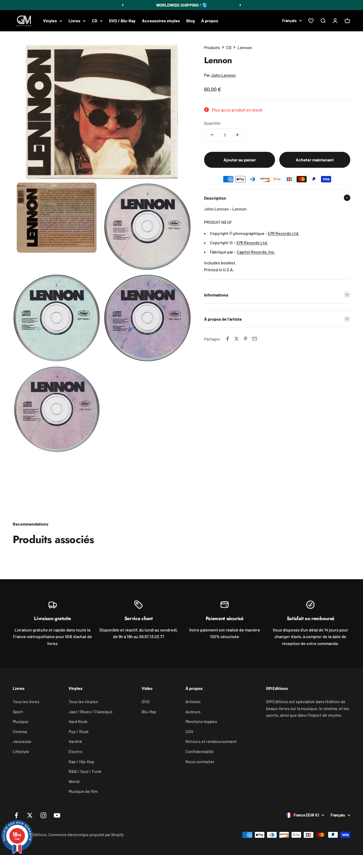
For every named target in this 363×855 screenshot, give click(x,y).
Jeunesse (22, 741)
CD (94, 20)
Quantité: (213, 122)
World (74, 781)
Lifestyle (21, 751)
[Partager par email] (254, 338)
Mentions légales (201, 721)
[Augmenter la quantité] (237, 134)
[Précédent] (123, 5)
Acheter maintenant (315, 159)
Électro (75, 751)
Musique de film (83, 791)
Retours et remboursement (211, 741)
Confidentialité (199, 751)
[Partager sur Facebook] (227, 338)
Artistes (193, 701)
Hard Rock (78, 721)
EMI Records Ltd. (283, 232)
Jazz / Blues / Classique (91, 711)
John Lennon (223, 75)
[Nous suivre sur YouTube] (57, 815)
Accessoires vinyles (161, 20)
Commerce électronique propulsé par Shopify (86, 834)
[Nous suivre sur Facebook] (16, 815)
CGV (189, 731)
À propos (209, 20)
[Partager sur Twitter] (236, 338)
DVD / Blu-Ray (122, 20)
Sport (18, 711)
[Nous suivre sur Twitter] (29, 815)
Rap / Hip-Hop (81, 761)
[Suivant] (240, 5)
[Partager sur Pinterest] (245, 338)
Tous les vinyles (83, 701)
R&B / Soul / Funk (85, 771)
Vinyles (50, 20)
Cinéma (20, 731)
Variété (75, 741)
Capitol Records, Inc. (256, 251)
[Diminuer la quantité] (212, 134)
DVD (146, 701)
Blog (190, 20)
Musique (20, 721)
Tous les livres (26, 701)
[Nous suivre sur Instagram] (43, 815)
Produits (212, 47)
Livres (74, 20)
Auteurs (193, 711)
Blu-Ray (149, 711)
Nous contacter (199, 761)
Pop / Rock (78, 731)
